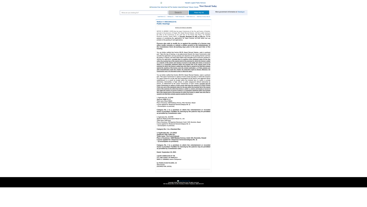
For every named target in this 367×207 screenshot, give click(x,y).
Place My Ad (199, 13)
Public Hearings (163, 24)
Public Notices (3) (190, 16)
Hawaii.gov (241, 12)
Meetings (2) (170, 16)
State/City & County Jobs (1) (203, 16)
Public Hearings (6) (179, 16)
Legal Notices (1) (161, 16)
